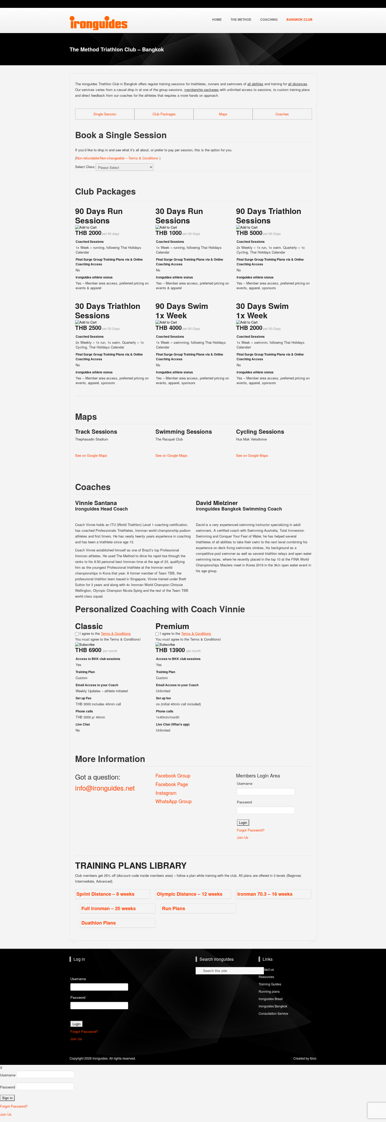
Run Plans (173, 908)
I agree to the (105, 633)
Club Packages (164, 113)
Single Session (104, 113)
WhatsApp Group (173, 801)
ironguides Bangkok (273, 1006)
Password (244, 801)
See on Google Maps (91, 455)
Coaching (269, 19)
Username (244, 783)
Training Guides (270, 984)
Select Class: (85, 166)
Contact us (266, 969)
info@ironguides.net (105, 787)
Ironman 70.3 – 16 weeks (265, 893)
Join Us (242, 837)
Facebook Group (172, 775)
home (217, 19)
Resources (266, 976)
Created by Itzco (304, 1058)
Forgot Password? (250, 830)
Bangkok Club (299, 19)
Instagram (165, 792)
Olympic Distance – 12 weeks (189, 893)
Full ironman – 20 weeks (108, 908)
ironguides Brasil (271, 998)
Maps (223, 113)
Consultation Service (273, 1013)
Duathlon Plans (98, 922)
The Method (241, 19)
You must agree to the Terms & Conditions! (108, 639)
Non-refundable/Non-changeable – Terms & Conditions (117, 157)
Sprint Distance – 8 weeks (105, 893)
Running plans (269, 991)
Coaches (282, 113)
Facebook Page (171, 784)
